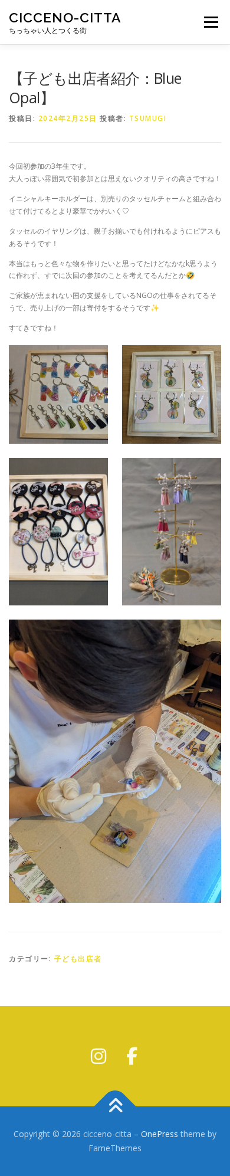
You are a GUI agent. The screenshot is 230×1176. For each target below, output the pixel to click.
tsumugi (148, 118)
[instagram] (98, 1056)
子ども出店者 (78, 959)
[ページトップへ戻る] (115, 1107)
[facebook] (131, 1056)
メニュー (211, 22)
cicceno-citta (65, 17)
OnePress (159, 1133)
